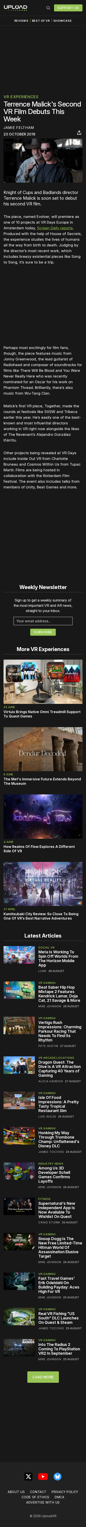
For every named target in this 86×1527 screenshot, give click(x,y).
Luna (42, 971)
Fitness (44, 1199)
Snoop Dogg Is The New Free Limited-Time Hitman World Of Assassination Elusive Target (60, 1247)
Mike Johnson (49, 1006)
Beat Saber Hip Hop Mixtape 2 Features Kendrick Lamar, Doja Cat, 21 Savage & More (59, 994)
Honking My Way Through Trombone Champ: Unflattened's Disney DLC (58, 1139)
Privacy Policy (65, 1492)
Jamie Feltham (19, 127)
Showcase (62, 20)
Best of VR (41, 20)
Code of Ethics (35, 1497)
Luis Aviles (47, 1116)
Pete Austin (48, 1046)
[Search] (48, 8)
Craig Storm (49, 1222)
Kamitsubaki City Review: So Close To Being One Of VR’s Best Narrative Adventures (41, 916)
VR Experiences (21, 96)
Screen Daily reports (55, 228)
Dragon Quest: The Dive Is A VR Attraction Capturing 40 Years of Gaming (59, 1069)
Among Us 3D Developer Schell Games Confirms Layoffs (54, 1175)
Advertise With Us (43, 1502)
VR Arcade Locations (56, 1057)
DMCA (59, 1497)
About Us (16, 1492)
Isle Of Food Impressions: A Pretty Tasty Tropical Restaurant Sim (58, 1104)
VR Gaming (47, 982)
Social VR (46, 947)
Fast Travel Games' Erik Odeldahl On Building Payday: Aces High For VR (58, 1285)
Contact (38, 1492)
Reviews (21, 20)
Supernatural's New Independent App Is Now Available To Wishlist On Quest (56, 1210)
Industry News (50, 1163)
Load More (43, 1377)
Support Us (68, 8)
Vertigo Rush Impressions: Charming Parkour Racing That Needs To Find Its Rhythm (59, 1031)
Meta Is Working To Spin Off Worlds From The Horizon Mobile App (58, 958)
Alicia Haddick (50, 1081)
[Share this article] (79, 132)
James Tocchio (51, 1151)
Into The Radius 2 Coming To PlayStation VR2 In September (59, 1349)
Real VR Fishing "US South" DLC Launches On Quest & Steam (58, 1318)
